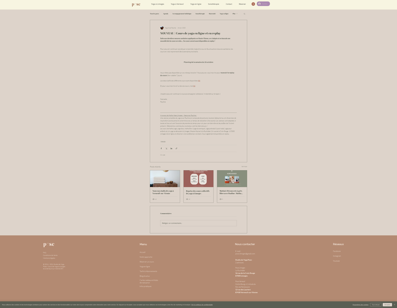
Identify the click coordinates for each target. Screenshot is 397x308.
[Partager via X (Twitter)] (166, 148)
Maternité (212, 14)
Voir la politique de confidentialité (202, 305)
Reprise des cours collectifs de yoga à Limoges (197, 192)
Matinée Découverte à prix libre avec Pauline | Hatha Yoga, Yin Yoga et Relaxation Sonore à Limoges (232, 192)
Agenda (165, 14)
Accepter (387, 305)
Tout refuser (376, 305)
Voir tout (244, 166)
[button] (244, 14)
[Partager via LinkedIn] (171, 148)
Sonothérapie (200, 14)
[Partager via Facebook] (161, 148)
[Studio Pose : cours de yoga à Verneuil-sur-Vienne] (165, 178)
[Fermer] (394, 304)
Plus (234, 14)
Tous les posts (154, 14)
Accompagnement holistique (181, 14)
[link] (253, 4)
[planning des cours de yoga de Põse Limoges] (198, 178)
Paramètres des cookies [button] (360, 305)
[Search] (247, 4)
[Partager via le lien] (176, 148)
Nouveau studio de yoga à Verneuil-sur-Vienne (163, 192)
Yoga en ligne (224, 14)
